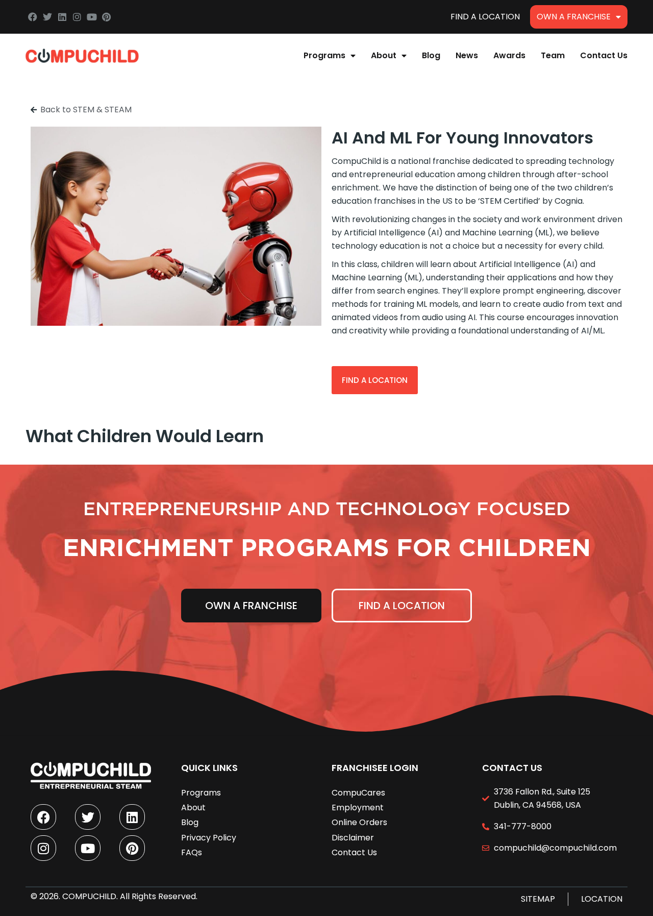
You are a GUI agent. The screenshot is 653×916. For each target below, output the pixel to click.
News (467, 55)
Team (553, 55)
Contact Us (603, 55)
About (383, 55)
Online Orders (359, 822)
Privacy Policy (208, 837)
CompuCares (358, 793)
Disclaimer (353, 837)
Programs (324, 55)
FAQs (191, 852)
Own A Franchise (574, 16)
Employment (358, 807)
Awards (509, 55)
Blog (431, 55)
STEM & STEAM (102, 109)
